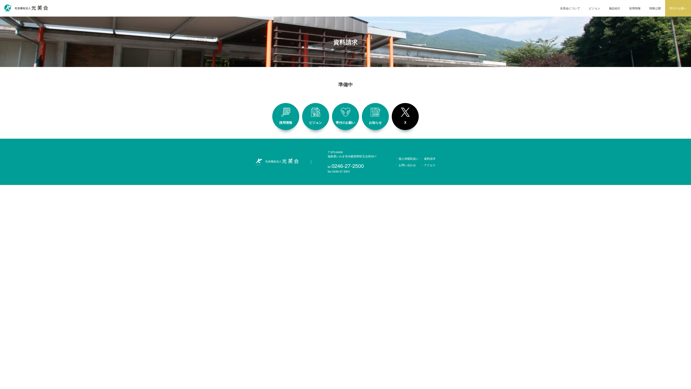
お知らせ (375, 122)
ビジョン (315, 122)
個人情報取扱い (409, 159)
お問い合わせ (407, 165)
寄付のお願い (678, 8)
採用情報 (285, 122)
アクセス (429, 165)
